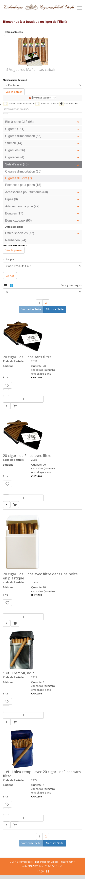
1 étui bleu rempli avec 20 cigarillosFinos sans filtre (42, 773)
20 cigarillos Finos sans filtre (27, 357)
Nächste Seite (55, 309)
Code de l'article (13, 361)
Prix (5, 377)
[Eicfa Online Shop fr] (39, 7)
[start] (5, 114)
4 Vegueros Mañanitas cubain (31, 69)
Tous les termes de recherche (21, 103)
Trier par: (9, 259)
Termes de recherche (49, 103)
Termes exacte (70, 103)
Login (41, 871)
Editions (8, 366)
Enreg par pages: (71, 285)
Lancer (10, 275)
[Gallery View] (11, 285)
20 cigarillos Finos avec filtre (27, 455)
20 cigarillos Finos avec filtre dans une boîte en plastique (40, 576)
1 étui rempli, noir (18, 673)
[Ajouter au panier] (14, 406)
